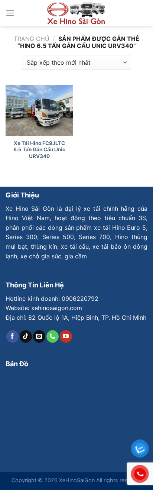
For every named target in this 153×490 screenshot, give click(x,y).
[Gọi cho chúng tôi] (52, 336)
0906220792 (80, 298)
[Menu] (10, 13)
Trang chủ (31, 38)
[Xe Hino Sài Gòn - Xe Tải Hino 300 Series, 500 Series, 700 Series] (76, 13)
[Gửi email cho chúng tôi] (39, 336)
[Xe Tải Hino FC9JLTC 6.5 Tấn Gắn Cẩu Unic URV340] (39, 110)
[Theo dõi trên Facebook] (12, 336)
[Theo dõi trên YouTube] (66, 336)
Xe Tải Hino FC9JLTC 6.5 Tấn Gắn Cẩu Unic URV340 (39, 149)
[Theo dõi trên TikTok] (26, 336)
